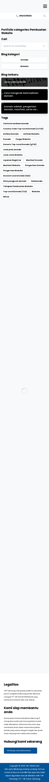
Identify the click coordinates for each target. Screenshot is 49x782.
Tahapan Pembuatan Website (18, 186)
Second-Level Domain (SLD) (16, 175)
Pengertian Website (13, 170)
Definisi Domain (11, 134)
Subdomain (36, 181)
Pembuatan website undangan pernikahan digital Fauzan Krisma (20, 328)
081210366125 (25, 15)
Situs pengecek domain (14, 181)
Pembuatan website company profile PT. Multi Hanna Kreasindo (23, 519)
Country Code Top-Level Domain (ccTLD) (23, 128)
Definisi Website (31, 134)
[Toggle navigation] (45, 6)
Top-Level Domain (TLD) (15, 191)
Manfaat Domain (34, 160)
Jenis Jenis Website (13, 155)
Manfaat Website (11, 165)
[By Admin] (5, 226)
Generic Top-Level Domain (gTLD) (20, 144)
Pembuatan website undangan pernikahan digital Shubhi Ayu (20, 391)
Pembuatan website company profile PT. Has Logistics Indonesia (22, 583)
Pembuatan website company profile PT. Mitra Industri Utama (23, 646)
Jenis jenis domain (12, 149)
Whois (6, 196)
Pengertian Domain (34, 165)
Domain (24, 60)
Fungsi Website (23, 139)
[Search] (44, 16)
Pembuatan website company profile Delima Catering (22, 264)
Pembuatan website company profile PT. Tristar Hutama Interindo (24, 455)
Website (24, 66)
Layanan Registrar (12, 160)
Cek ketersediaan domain (16, 123)
